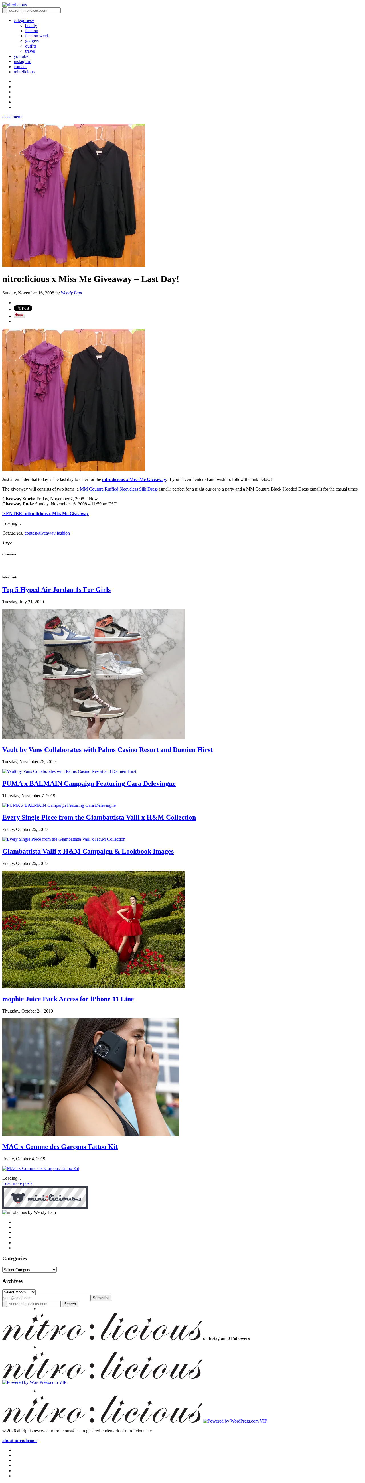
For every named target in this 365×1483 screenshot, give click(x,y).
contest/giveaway (40, 533)
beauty (31, 25)
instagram (22, 61)
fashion (31, 30)
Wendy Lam (71, 292)
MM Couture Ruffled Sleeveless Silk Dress (119, 489)
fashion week (37, 35)
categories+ (24, 20)
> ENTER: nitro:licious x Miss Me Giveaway (45, 513)
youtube (21, 56)
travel (30, 51)
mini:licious (24, 71)
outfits (30, 46)
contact (20, 66)
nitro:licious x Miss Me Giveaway (134, 479)
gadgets (32, 40)
